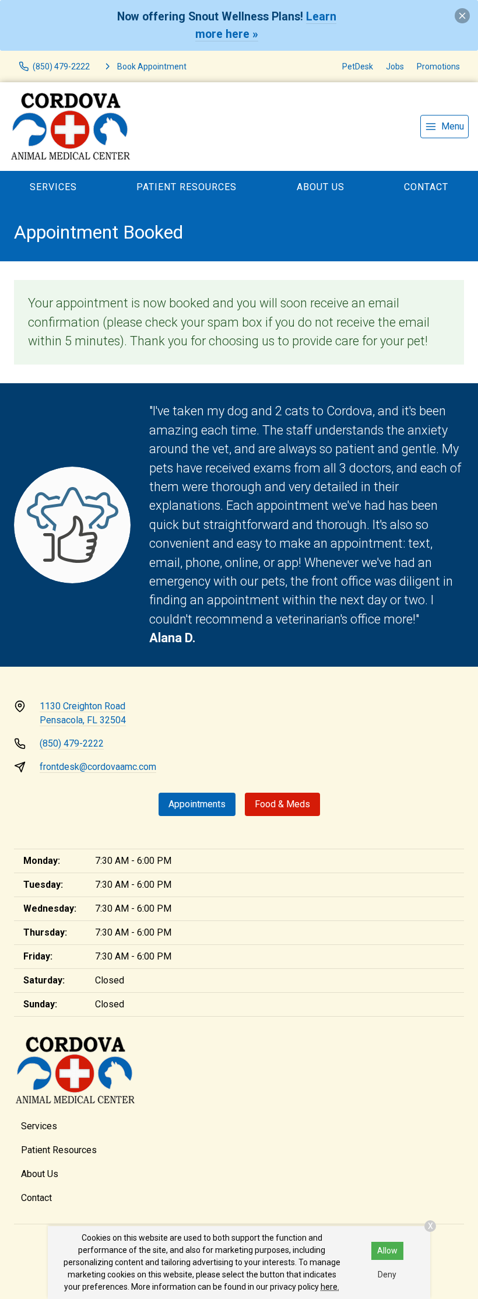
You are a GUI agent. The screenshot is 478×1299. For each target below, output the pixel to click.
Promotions (438, 66)
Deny (387, 1274)
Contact (36, 1197)
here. (330, 1286)
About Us (321, 186)
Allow (387, 1250)
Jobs (395, 66)
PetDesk (357, 66)
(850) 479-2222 (72, 743)
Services (53, 186)
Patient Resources (186, 186)
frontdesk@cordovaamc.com (98, 766)
